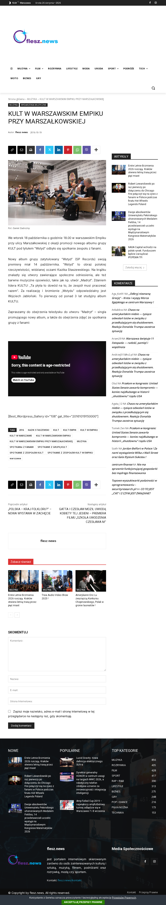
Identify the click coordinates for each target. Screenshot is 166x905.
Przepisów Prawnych (124, 897)
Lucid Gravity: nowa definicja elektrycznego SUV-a (89, 761)
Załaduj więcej (133, 267)
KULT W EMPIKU (89, 429)
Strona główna (16, 99)
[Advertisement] (110, 36)
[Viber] (87, 150)
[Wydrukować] (31, 150)
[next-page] (17, 615)
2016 (21, 429)
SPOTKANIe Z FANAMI (22, 446)
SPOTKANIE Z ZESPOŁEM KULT (27, 452)
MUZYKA (32, 99)
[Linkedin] (59, 150)
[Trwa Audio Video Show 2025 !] (57, 581)
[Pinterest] (68, 150)
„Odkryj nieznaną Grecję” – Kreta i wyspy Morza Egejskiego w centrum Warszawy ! (133, 298)
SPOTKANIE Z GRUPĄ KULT (52, 446)
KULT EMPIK (69, 429)
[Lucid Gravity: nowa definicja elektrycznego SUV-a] (67, 762)
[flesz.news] (35, 36)
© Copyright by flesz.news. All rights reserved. (39, 892)
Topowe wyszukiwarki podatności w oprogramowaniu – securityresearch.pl (134, 485)
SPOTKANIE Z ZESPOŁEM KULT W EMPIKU (70, 452)
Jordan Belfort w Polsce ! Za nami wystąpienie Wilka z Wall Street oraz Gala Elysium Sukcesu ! (135, 453)
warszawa (15, 458)
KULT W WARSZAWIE (21, 435)
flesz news (21, 132)
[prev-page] (10, 615)
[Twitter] (49, 150)
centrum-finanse (122, 464)
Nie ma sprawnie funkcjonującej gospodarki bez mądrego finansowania (134, 469)
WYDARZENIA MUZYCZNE (33, 104)
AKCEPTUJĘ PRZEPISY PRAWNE (83, 902)
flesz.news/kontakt (69, 880)
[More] (96, 150)
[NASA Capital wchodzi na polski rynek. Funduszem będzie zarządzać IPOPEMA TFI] (119, 251)
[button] (153, 88)
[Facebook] (150, 3)
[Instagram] (155, 3)
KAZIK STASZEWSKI (38, 429)
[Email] (21, 150)
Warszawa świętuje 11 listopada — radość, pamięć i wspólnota (133, 343)
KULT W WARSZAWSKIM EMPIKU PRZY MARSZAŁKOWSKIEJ (41, 441)
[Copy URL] (12, 150)
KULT (56, 429)
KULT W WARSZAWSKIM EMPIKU (53, 435)
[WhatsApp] (77, 150)
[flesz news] (24, 541)
